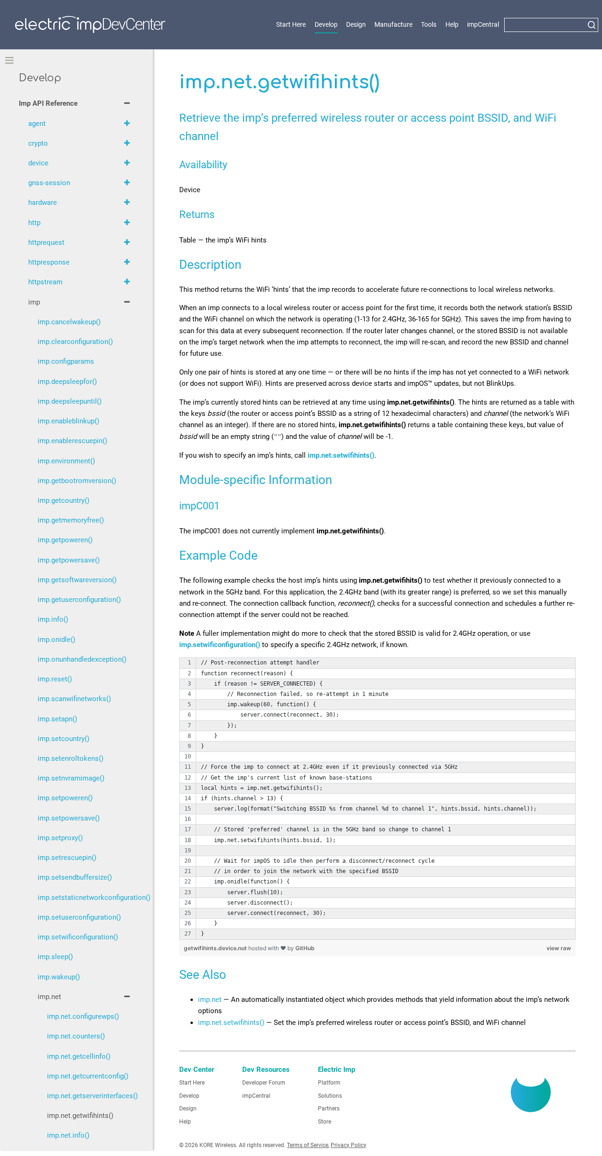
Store (324, 1121)
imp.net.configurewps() (83, 1016)
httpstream (45, 282)
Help (452, 24)
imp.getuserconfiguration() (79, 599)
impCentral (483, 24)
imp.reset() (55, 679)
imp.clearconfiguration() (75, 341)
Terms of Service (307, 1145)
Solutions (330, 1096)
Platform (329, 1082)
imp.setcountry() (63, 738)
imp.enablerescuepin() (72, 441)
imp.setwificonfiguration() (78, 937)
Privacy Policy (348, 1145)
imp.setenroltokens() (70, 758)
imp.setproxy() (60, 838)
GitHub (305, 948)
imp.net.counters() (76, 1036)
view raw (559, 948)
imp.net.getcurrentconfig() (87, 1076)
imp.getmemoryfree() (71, 520)
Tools (428, 24)
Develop (326, 24)
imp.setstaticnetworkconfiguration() (86, 897)
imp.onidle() (56, 639)
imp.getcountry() (63, 500)
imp (34, 302)
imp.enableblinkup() (68, 421)
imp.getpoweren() (65, 540)
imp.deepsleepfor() (67, 381)
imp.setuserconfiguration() (79, 917)
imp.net (210, 999)
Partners (329, 1108)
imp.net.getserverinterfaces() (90, 1096)
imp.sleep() (55, 957)
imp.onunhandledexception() (82, 659)
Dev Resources (266, 1069)
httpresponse (49, 262)
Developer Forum (263, 1082)
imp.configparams (66, 361)
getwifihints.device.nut (216, 948)
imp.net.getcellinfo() (79, 1056)
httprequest (46, 242)
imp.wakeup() (59, 977)
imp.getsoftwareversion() (77, 580)
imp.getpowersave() (69, 560)
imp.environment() (66, 461)
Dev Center (196, 1069)
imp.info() (53, 619)
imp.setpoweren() (65, 798)
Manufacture (393, 24)
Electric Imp (336, 1069)
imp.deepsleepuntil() (70, 401)
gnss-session (49, 183)
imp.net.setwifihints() (231, 1022)
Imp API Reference (48, 103)
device (38, 163)
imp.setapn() (57, 719)
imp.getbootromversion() (77, 480)
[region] (377, 798)
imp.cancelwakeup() (69, 322)
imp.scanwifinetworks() (74, 699)
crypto (38, 143)
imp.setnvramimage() (71, 778)
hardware (42, 202)
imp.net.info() (68, 1135)
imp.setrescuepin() (67, 857)
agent (37, 123)
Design (356, 24)
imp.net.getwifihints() (80, 1115)
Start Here (291, 24)
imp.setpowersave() (69, 818)
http (34, 223)
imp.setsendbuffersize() (75, 877)
